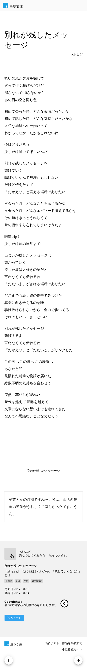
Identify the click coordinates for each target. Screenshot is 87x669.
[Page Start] (78, 660)
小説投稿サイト (72, 649)
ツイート (16, 617)
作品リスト (51, 643)
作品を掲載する (72, 643)
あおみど (77, 54)
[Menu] (8, 660)
